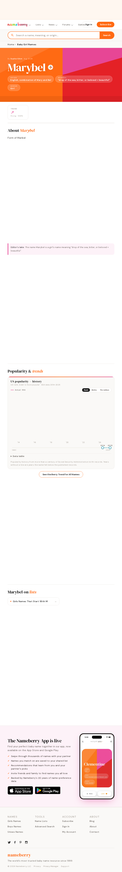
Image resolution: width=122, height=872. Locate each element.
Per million (104, 390)
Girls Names (14, 821)
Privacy (37, 866)
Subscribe (105, 24)
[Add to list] (50, 67)
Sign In (88, 24)
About (93, 826)
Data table (18, 456)
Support (65, 866)
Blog (92, 821)
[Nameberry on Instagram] (26, 842)
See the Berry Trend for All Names (61, 474)
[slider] (102, 447)
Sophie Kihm (16, 59)
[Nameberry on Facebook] (15, 842)
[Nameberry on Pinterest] (20, 842)
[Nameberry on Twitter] (9, 842)
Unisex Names (15, 831)
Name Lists (41, 821)
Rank (86, 390)
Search (107, 35)
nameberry (19, 855)
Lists (38, 24)
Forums (66, 24)
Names (24, 24)
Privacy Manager (50, 866)
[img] (61, 419)
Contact (94, 831)
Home (11, 44)
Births (94, 390)
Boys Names (14, 826)
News (51, 24)
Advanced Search (45, 826)
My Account (69, 831)
